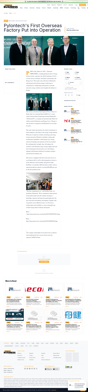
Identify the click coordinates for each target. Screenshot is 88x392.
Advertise (43, 353)
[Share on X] (65, 95)
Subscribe (82, 4)
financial (52, 343)
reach (42, 343)
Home (48, 4)
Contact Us (20, 355)
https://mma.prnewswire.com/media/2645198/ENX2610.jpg (41, 221)
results (33, 343)
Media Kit (59, 4)
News (21, 7)
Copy (79, 95)
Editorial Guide (56, 355)
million (61, 343)
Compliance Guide (21, 357)
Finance (44, 7)
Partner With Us (56, 353)
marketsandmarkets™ (9, 345)
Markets (49, 7)
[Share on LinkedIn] (68, 95)
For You (78, 8)
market (17, 343)
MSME (61, 7)
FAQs (42, 355)
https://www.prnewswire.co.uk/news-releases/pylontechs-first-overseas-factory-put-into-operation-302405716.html (41, 235)
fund (30, 345)
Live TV (65, 4)
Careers (31, 355)
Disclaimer (31, 359)
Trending (83, 7)
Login (76, 4)
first (26, 345)
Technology (73, 7)
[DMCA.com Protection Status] (68, 367)
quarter (66, 343)
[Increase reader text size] (81, 83)
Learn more (53, 390)
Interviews (32, 7)
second (16, 345)
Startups (38, 7)
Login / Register (44, 261)
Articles (26, 7)
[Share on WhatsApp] (72, 95)
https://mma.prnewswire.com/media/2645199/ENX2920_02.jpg (43, 214)
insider (76, 343)
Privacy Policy (32, 357)
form (28, 343)
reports (71, 343)
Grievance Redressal (45, 359)
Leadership (55, 7)
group (47, 343)
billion (12, 343)
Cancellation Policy (57, 357)
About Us (54, 4)
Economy (67, 7)
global (37, 343)
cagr (57, 343)
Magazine (71, 4)
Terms (42, 357)
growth (22, 345)
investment (35, 345)
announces (23, 343)
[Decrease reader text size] (66, 83)
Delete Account (21, 359)
